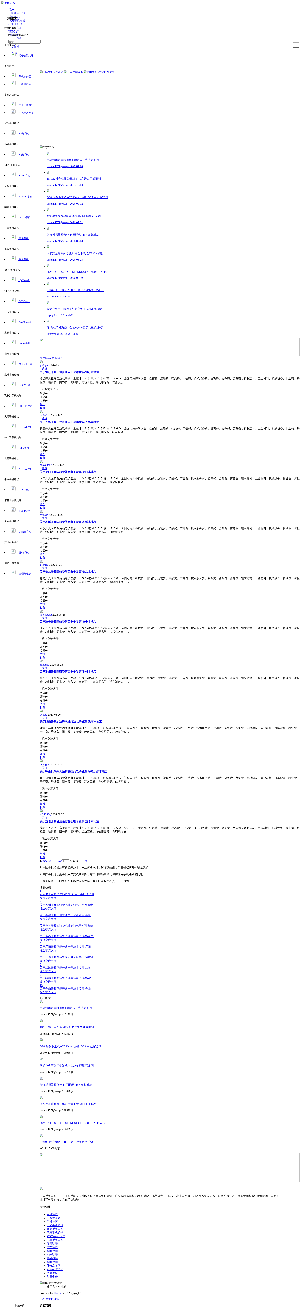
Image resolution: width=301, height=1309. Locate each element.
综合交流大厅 (50, 389)
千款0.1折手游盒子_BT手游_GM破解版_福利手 (68, 1141)
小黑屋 (44, 1299)
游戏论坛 (52, 1272)
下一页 (83, 861)
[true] (296, 45)
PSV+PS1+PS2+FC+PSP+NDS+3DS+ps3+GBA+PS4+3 (72, 1123)
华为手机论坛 (55, 1228)
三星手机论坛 (55, 1239)
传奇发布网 (54, 1217)
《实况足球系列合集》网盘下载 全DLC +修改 (68, 1103)
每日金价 (52, 1276)
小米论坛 (52, 1254)
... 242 (58, 861)
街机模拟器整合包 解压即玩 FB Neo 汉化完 (66, 1084)
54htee (43, 714)
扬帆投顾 (52, 1250)
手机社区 (52, 1221)
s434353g (45, 814)
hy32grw (45, 415)
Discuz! (58, 1293)
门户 (11, 9)
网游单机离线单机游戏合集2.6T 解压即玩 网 (67, 1065)
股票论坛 (52, 1243)
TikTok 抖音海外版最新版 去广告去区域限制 (67, 1027)
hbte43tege (46, 464)
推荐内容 (45, 358)
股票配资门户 (55, 1269)
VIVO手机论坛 (56, 1236)
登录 (19, 38)
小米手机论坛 (55, 1225)
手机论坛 (52, 1214)
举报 (42, 404)
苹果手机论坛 (55, 1232)
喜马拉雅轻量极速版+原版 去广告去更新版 (66, 1007)
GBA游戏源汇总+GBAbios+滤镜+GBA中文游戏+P (70, 1046)
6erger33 (44, 664)
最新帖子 (57, 358)
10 (53, 861)
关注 (44, 368)
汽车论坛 (52, 1247)
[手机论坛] (8, 3)
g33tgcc (44, 365)
